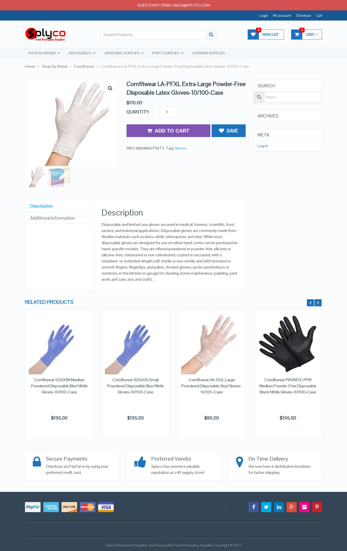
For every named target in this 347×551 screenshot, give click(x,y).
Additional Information (52, 218)
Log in (263, 145)
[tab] (59, 206)
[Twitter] (266, 507)
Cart (319, 15)
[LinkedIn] (279, 507)
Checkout (303, 15)
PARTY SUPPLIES (166, 53)
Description (41, 206)
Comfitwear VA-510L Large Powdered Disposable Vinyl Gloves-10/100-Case (211, 386)
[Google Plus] (292, 507)
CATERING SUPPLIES (208, 53)
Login (263, 15)
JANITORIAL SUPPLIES (122, 53)
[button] (110, 88)
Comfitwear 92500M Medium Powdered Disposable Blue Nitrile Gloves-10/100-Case (59, 386)
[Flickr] (304, 507)
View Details (59, 341)
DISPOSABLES (80, 53)
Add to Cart (172, 130)
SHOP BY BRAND (42, 53)
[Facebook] (253, 507)
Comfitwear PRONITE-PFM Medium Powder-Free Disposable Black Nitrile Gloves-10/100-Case (287, 386)
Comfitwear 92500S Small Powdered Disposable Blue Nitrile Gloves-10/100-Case (135, 386)
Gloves (180, 148)
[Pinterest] (317, 507)
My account (282, 15)
